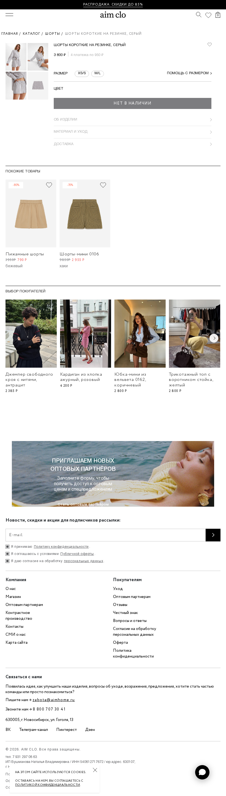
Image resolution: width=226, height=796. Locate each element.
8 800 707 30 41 (49, 709)
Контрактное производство (19, 616)
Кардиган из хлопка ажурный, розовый (81, 377)
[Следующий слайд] (213, 338)
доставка (63, 144)
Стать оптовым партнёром (83, 504)
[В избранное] (209, 44)
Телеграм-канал (33, 730)
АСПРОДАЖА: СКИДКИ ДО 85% (114, 4)
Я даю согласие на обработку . (58, 561)
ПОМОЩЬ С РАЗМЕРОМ (188, 73)
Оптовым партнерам (24, 605)
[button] (202, 772)
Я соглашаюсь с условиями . (53, 553)
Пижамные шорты (25, 254)
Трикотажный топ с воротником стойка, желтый (191, 379)
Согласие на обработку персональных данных (134, 632)
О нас (11, 589)
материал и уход (70, 131)
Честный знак (125, 613)
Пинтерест (66, 730)
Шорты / (55, 33)
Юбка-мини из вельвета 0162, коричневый (130, 379)
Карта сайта (17, 643)
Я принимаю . (50, 546)
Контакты (14, 627)
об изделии (65, 119)
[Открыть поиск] (198, 14)
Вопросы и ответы (130, 621)
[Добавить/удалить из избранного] (49, 185)
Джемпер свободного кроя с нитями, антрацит (29, 379)
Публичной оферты (77, 553)
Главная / (12, 33)
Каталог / (34, 33)
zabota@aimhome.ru (54, 700)
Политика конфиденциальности (133, 653)
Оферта (120, 643)
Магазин (13, 597)
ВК (8, 730)
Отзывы (120, 605)
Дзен (90, 730)
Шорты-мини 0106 (79, 254)
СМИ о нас (16, 635)
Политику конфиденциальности (61, 546)
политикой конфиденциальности (47, 785)
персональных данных (83, 561)
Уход (118, 589)
